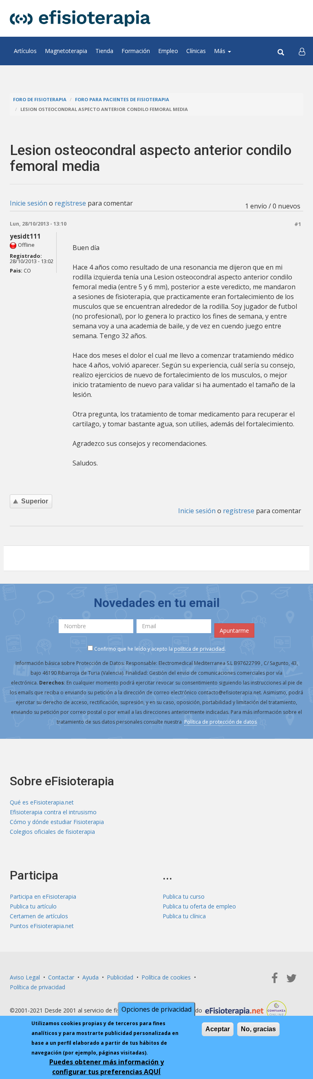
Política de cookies (166, 977)
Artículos (25, 51)
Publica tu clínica (184, 916)
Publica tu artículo (33, 906)
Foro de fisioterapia (39, 99)
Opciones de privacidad (156, 1009)
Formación (135, 51)
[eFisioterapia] (80, 18)
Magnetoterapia (66, 51)
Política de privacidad (37, 987)
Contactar (61, 977)
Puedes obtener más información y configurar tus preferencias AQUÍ (106, 1066)
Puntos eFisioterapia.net (42, 926)
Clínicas (196, 51)
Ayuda (90, 977)
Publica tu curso (184, 896)
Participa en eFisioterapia (43, 896)
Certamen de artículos (39, 916)
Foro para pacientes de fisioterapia (122, 99)
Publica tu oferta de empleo (199, 906)
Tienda (104, 51)
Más (220, 51)
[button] (302, 51)
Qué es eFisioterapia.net (42, 802)
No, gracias (258, 1029)
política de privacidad (199, 648)
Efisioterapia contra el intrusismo (53, 812)
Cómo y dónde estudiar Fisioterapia (57, 822)
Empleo (168, 51)
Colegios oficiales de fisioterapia (52, 831)
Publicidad (120, 977)
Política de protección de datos (220, 721)
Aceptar (217, 1029)
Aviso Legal (25, 977)
